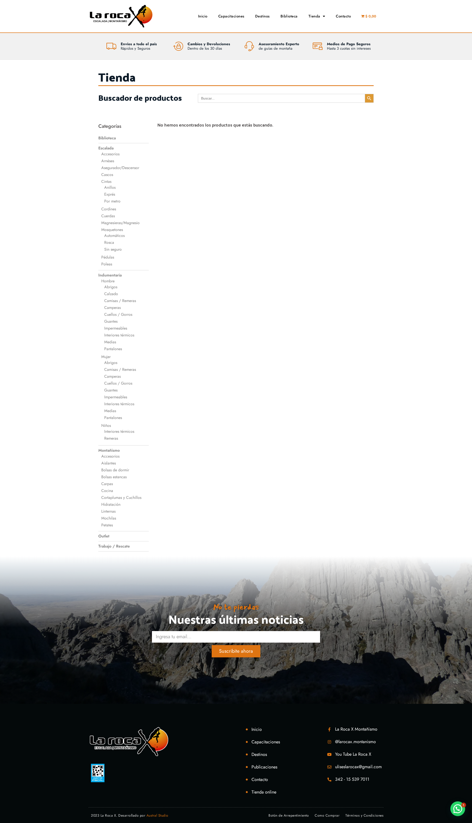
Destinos (262, 16)
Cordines (108, 209)
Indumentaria (110, 275)
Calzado (111, 294)
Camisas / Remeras (120, 300)
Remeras (111, 438)
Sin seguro (113, 249)
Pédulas (107, 257)
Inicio (202, 16)
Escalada (106, 148)
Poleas (106, 264)
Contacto (343, 16)
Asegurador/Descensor (120, 168)
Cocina (107, 490)
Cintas (106, 181)
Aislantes (108, 463)
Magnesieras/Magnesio (120, 223)
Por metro (112, 201)
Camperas (112, 307)
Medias (110, 342)
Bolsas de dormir (115, 470)
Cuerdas (108, 216)
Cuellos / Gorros (118, 314)
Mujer (106, 357)
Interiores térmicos (119, 335)
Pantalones (113, 349)
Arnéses (107, 161)
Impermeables (115, 328)
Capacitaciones (231, 16)
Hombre (108, 281)
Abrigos (110, 287)
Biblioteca (289, 16)
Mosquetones (112, 229)
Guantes (111, 321)
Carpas (107, 484)
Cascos (107, 174)
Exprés (109, 194)
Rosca (109, 242)
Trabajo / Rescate (114, 546)
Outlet (103, 536)
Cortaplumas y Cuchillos (121, 497)
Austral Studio (157, 815)
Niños (106, 425)
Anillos (110, 187)
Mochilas (108, 518)
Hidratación (110, 504)
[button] (457, 808)
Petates (107, 525)
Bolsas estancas (114, 477)
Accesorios (110, 154)
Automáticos (114, 235)
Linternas (108, 511)
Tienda (314, 16)
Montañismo (109, 450)
